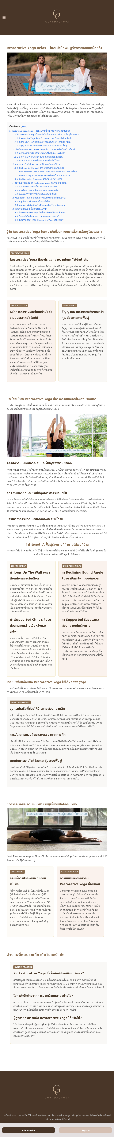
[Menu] (4, 17)
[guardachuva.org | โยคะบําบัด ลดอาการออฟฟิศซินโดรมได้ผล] (57, 17)
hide (24, 126)
